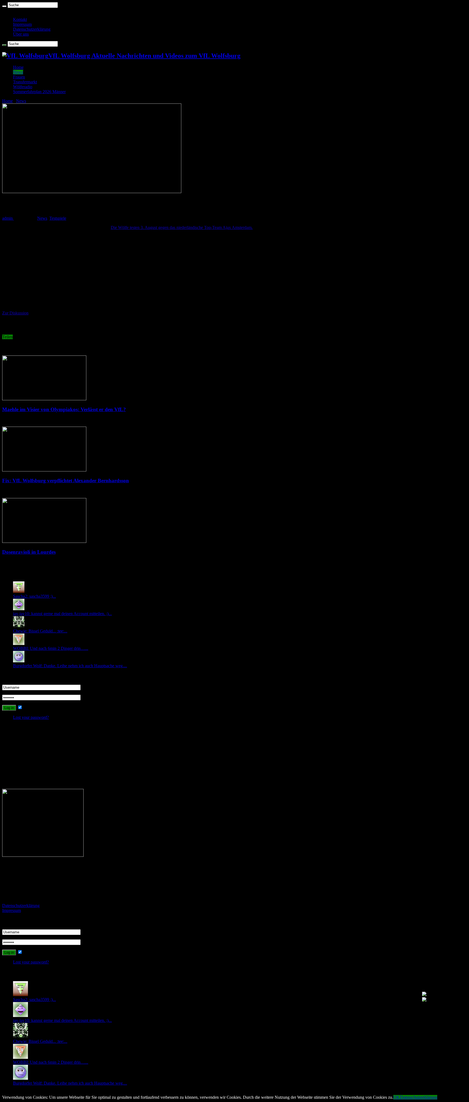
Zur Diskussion (15, 313)
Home (18, 67)
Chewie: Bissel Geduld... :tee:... (40, 631)
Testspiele (57, 218)
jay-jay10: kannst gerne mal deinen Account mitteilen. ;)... (62, 613)
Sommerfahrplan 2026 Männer (39, 91)
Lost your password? (31, 717)
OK (396, 1097)
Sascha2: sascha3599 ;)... (34, 596)
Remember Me (36, 707)
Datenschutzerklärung (31, 29)
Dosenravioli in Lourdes (29, 552)
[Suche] (4, 6)
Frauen (19, 77)
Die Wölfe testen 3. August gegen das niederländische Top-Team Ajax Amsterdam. (182, 227)
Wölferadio (22, 86)
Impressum (22, 24)
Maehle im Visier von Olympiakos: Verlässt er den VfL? (64, 409)
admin (8, 218)
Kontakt (20, 19)
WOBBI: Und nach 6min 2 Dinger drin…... (50, 648)
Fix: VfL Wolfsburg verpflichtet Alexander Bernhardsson (65, 480)
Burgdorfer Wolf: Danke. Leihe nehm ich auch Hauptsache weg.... (70, 665)
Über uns (21, 34)
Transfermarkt (25, 82)
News (18, 72)
